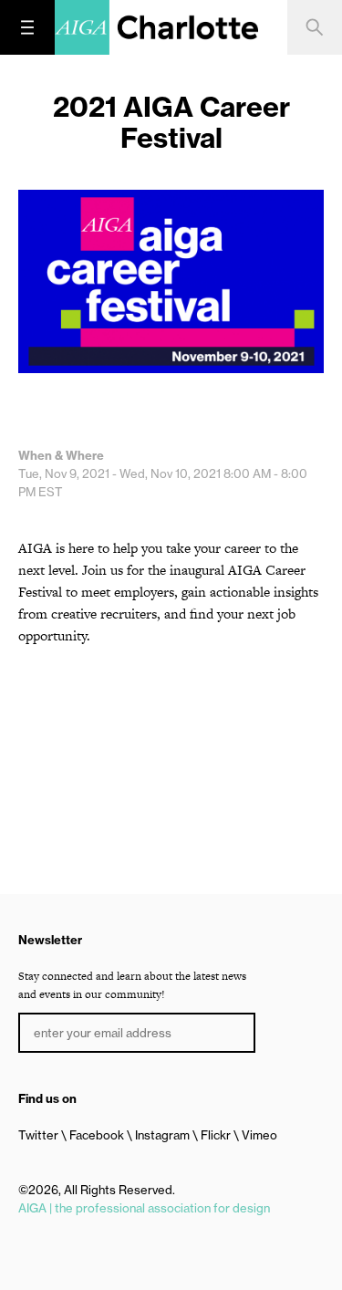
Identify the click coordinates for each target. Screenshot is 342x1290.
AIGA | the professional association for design (144, 1208)
